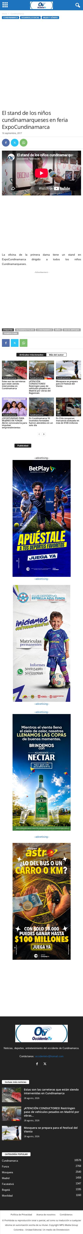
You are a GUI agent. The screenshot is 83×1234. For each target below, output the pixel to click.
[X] (15, 143)
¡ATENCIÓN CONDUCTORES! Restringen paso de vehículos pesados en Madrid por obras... (51, 1111)
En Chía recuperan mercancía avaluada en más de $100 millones (67, 420)
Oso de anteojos (71, 330)
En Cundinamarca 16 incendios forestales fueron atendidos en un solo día (41, 422)
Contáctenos (66, 1214)
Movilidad (7, 1195)
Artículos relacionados (31, 354)
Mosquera (7, 1172)
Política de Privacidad (21, 1214)
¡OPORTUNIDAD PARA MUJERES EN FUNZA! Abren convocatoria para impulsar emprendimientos (14, 423)
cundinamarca (44, 330)
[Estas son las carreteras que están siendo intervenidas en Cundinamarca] (14, 370)
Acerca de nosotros (45, 1214)
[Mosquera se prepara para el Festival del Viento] (68, 370)
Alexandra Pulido (25, 330)
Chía (59, 414)
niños (58, 330)
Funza (5, 1166)
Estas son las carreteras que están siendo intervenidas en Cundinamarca (13, 385)
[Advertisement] (41, 65)
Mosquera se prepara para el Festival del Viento (67, 383)
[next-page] (44, 434)
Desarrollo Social (30, 17)
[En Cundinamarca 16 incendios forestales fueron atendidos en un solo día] (41, 406)
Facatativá (8, 1184)
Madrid (5, 1178)
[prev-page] (39, 434)
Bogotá (6, 1189)
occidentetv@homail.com (49, 1056)
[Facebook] (6, 143)
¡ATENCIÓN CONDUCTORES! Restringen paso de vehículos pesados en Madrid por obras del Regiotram (40, 387)
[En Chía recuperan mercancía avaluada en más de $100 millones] (68, 406)
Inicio (4, 13)
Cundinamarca (10, 17)
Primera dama (10, 333)
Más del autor (56, 354)
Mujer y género (50, 17)
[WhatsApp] (23, 143)
